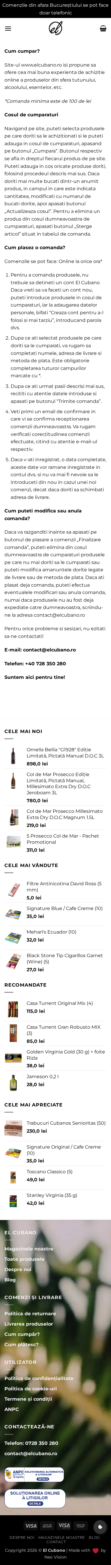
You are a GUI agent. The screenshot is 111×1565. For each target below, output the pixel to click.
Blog (94, 1537)
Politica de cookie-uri (30, 1389)
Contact (56, 1542)
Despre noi (21, 1537)
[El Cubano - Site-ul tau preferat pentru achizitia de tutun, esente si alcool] (55, 28)
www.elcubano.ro (41, 65)
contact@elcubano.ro (59, 615)
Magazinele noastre (61, 1537)
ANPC (11, 1409)
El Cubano (87, 282)
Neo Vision (55, 1557)
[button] (8, 28)
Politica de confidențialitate (38, 1378)
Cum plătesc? (21, 1344)
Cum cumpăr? (22, 1334)
